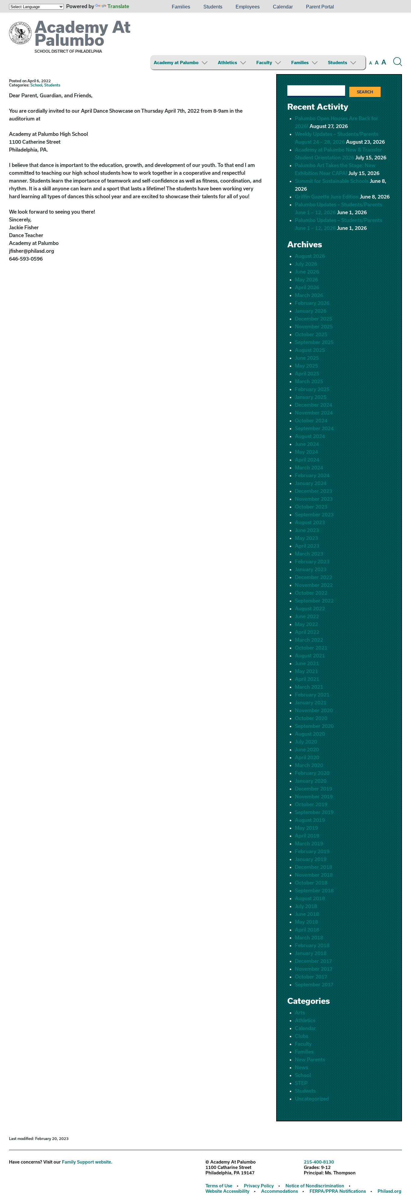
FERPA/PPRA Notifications (338, 1191)
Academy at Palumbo (176, 62)
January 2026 (310, 311)
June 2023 (307, 530)
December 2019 (313, 788)
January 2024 (310, 483)
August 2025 (310, 350)
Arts (300, 1012)
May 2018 (306, 922)
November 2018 (314, 875)
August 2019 (310, 820)
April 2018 (307, 929)
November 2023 (314, 499)
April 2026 (307, 287)
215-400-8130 (319, 1161)
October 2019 (311, 804)
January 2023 (310, 569)
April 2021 (307, 679)
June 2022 (307, 616)
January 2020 (310, 781)
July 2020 (306, 741)
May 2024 (306, 452)
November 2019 (314, 796)
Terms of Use (219, 1185)
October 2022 (311, 593)
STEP (301, 1083)
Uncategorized (312, 1098)
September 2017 (314, 984)
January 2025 (310, 397)
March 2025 (309, 381)
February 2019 (312, 851)
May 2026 (306, 279)
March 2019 (309, 843)
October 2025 (311, 334)
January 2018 (310, 953)
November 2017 (313, 969)
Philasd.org (389, 1191)
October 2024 (311, 420)
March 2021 (309, 687)
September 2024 (314, 428)
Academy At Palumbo (83, 33)
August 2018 (310, 898)
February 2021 (312, 694)
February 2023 (312, 561)
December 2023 (313, 491)
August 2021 (310, 655)
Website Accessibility (227, 1191)
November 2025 (314, 326)
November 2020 (314, 710)
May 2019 (306, 828)
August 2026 (310, 256)
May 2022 (306, 624)
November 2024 (314, 412)
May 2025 (306, 365)
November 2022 (314, 585)
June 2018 (307, 914)
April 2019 (307, 835)
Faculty (264, 62)
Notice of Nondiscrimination (315, 1185)
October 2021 (311, 647)
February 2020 (312, 773)
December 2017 (313, 961)
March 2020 (309, 765)
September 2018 (314, 890)
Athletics (227, 62)
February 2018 (312, 945)
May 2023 (306, 538)
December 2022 (313, 577)
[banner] (205, 43)
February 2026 (312, 303)
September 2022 (314, 600)
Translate (118, 6)
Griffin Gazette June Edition (327, 196)
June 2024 (307, 444)
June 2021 (307, 663)
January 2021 (310, 702)
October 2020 (311, 718)
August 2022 (310, 608)
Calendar (283, 6)
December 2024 (313, 405)
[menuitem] (144, 7)
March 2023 (309, 553)
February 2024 (312, 475)
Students (212, 6)
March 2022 (309, 640)
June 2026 (307, 271)
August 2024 (310, 436)
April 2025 (307, 373)
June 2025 (307, 358)
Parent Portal (320, 6)
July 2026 (306, 264)
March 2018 (309, 937)
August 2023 (310, 522)
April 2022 (307, 632)
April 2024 (307, 459)
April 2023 (307, 546)
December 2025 (313, 318)
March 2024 (309, 467)
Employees (248, 6)
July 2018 (306, 906)
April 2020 (307, 757)
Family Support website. (87, 1161)
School (36, 85)
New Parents (310, 1059)
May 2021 (306, 671)
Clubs (301, 1036)
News (301, 1067)
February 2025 (312, 389)
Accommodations (279, 1191)
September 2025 (314, 342)
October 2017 (311, 976)
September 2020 (314, 726)
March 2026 (309, 295)
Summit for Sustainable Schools (332, 181)
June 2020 (307, 749)
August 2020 (310, 734)
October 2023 (311, 506)
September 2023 (314, 514)
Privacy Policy (259, 1185)
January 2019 (310, 859)
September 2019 (314, 812)
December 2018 (313, 867)
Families (181, 6)
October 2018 (311, 882)
